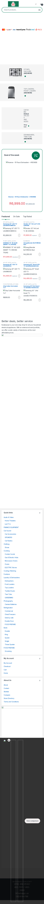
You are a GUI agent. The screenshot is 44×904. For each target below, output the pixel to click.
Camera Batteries (11, 604)
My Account (8, 663)
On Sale (16, 216)
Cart (5, 670)
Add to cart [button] (19, 235)
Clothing (6, 544)
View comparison (32, 821)
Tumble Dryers (10, 591)
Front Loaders (9, 584)
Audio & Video (9, 517)
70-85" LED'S (7, 241)
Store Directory (9, 698)
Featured (6, 216)
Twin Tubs (8, 594)
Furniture (7, 574)
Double (7, 631)
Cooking (7, 551)
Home (6, 673)
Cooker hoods (10, 554)
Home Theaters (10, 521)
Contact (6, 688)
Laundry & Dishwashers (12, 577)
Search (39, 9)
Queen (7, 638)
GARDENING (9, 598)
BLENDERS (26, 241)
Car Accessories (10, 534)
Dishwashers (9, 581)
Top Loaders (9, 587)
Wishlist (6, 692)
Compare (7, 695)
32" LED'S (6, 222)
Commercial (9, 611)
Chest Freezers (10, 614)
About (6, 685)
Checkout (7, 666)
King (6, 634)
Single (7, 641)
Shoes (7, 547)
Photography (8, 601)
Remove (9, 740)
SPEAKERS (8, 537)
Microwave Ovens (11, 561)
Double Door (9, 621)
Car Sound (7, 531)
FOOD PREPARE (7, 284)
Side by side (9, 618)
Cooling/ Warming (10, 571)
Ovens (7, 564)
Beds (5, 628)
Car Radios (8, 541)
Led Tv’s (11, 222)
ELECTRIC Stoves (11, 567)
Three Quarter (10, 644)
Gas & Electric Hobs (11, 557)
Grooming (8, 651)
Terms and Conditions (11, 702)
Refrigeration (8, 608)
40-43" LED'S (7, 262)
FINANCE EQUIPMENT (11, 527)
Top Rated (27, 216)
